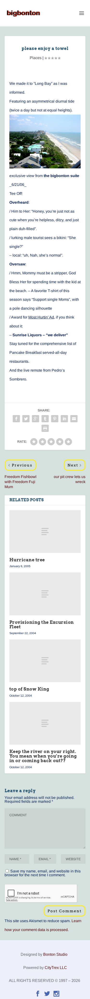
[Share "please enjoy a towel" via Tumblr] (45, 418)
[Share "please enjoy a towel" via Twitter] (26, 418)
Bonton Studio (55, 954)
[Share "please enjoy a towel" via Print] (45, 428)
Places (36, 58)
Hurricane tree (27, 559)
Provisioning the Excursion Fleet (41, 624)
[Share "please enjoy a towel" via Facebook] (16, 418)
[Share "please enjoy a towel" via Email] (74, 418)
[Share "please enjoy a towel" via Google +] (35, 418)
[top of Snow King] (45, 660)
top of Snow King (29, 689)
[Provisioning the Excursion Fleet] (45, 593)
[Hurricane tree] (45, 531)
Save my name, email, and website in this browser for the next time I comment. (43, 873)
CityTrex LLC (56, 968)
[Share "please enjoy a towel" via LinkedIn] (64, 418)
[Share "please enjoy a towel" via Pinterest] (55, 418)
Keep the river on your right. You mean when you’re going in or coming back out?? (43, 756)
